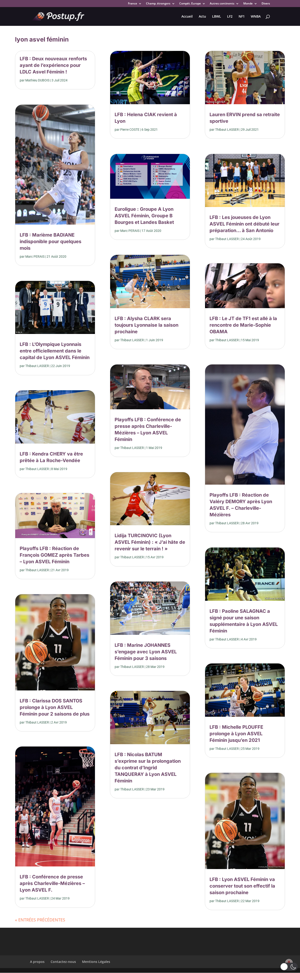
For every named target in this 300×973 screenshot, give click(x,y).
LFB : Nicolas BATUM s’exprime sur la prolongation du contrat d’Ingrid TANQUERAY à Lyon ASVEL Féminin (148, 768)
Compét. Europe (190, 3)
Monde (248, 3)
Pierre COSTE (129, 129)
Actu (202, 17)
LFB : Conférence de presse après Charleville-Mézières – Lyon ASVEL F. (52, 883)
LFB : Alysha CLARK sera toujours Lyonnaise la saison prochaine (146, 325)
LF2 (229, 17)
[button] (289, 967)
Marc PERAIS (35, 256)
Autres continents (222, 3)
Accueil (187, 17)
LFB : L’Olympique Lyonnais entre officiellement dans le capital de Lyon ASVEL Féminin (55, 350)
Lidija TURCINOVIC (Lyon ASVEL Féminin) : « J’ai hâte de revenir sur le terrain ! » (150, 542)
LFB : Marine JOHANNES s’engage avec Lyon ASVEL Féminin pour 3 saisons (146, 651)
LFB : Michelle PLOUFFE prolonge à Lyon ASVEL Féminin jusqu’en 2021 (236, 733)
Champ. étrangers (158, 3)
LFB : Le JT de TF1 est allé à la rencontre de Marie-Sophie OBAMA (243, 325)
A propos (37, 961)
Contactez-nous (63, 961)
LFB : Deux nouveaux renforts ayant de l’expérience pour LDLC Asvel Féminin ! (53, 65)
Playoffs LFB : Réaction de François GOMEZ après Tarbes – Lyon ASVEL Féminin (54, 555)
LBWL (216, 17)
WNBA (256, 17)
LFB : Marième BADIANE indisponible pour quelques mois (50, 241)
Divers (266, 3)
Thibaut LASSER (37, 366)
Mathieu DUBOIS (37, 80)
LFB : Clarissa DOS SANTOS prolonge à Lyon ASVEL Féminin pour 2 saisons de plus (55, 707)
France (132, 3)
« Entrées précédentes (40, 920)
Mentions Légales (96, 961)
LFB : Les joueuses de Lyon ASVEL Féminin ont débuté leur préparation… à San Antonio (244, 224)
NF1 (242, 17)
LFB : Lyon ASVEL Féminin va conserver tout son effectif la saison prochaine (242, 886)
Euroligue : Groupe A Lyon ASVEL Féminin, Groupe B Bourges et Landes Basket (144, 215)
